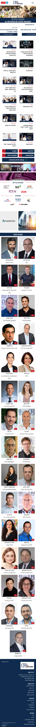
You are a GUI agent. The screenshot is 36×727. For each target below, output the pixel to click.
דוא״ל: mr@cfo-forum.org (27, 676)
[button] (12, 34)
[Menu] (32, 2)
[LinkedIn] (7, 3)
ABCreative (4, 725)
